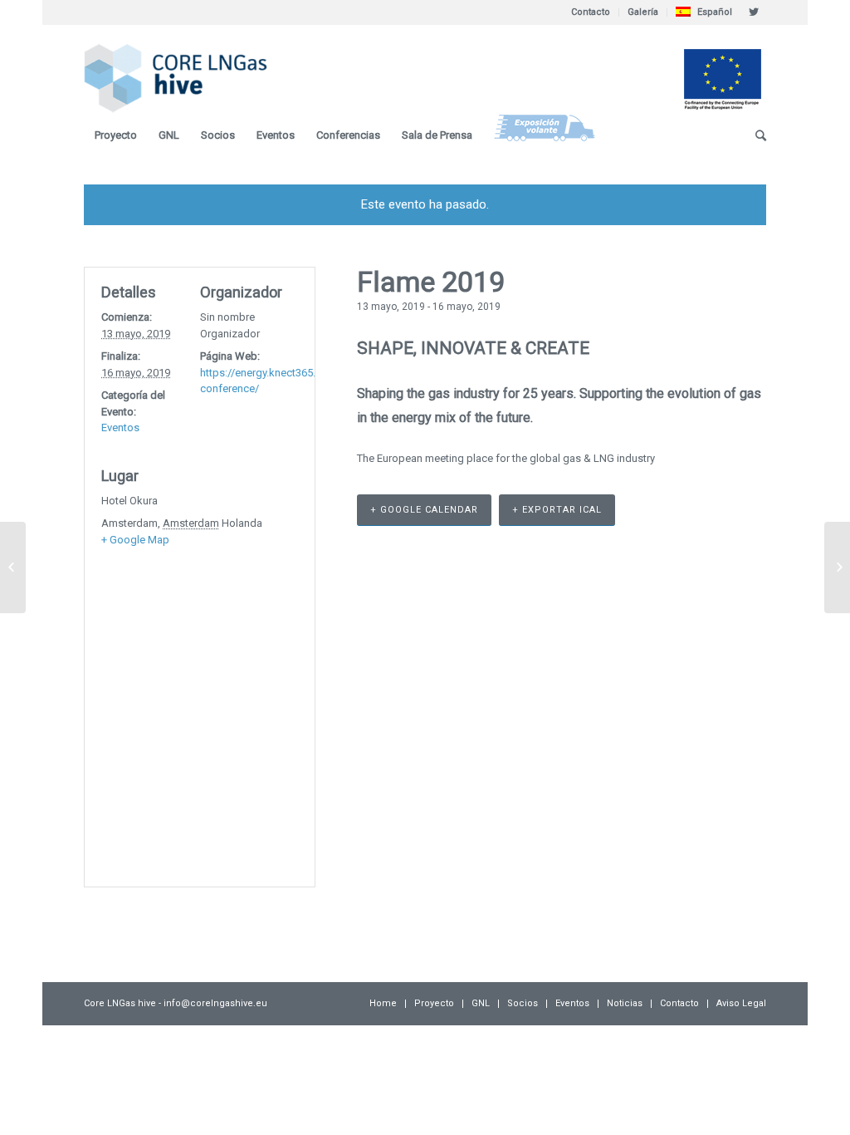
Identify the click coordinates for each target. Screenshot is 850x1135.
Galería (643, 12)
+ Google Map (135, 539)
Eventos (120, 427)
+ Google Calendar (424, 509)
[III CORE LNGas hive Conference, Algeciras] (13, 567)
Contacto (590, 12)
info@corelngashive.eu (215, 1003)
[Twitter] (753, 12)
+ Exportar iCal (557, 509)
